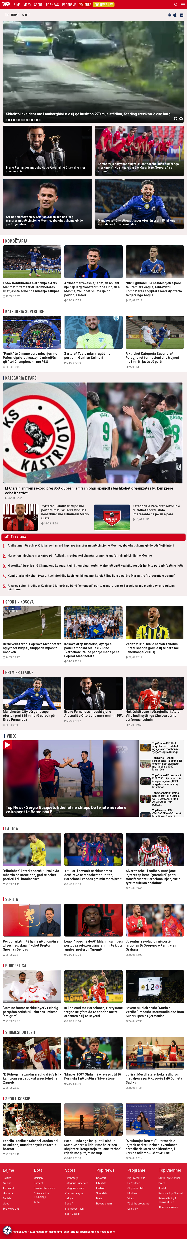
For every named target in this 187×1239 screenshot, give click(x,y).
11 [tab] (32, 120)
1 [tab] (6, 120)
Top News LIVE (103, 4)
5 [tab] (17, 120)
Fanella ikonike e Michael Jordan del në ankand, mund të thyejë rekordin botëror (30, 1147)
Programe (69, 4)
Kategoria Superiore (24, 311)
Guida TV (132, 1208)
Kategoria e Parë (21, 378)
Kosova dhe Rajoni (44, 1188)
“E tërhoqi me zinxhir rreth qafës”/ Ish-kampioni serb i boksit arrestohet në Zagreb (32, 1080)
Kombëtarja (16, 241)
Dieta (99, 1198)
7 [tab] (22, 120)
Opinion (38, 1178)
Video (27, 4)
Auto (37, 1202)
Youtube (85, 4)
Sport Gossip (17, 1098)
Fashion (100, 1188)
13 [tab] (37, 120)
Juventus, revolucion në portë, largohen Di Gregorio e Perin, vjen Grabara (151, 947)
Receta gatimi (104, 1203)
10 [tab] (29, 120)
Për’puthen (133, 1183)
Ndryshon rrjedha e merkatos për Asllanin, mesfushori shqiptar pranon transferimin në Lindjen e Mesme (80, 555)
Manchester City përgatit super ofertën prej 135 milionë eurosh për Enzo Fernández (29, 718)
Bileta (162, 1183)
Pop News (52, 4)
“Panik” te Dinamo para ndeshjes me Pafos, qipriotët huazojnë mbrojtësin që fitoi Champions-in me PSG (30, 360)
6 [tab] (19, 120)
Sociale (7, 1198)
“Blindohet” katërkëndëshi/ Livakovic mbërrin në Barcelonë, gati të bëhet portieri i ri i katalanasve (31, 877)
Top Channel (170, 1170)
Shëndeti (101, 1193)
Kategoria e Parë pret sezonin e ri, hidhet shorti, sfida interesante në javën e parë (156, 512)
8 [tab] (24, 120)
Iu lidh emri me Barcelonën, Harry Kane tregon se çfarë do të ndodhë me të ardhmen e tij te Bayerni (93, 1014)
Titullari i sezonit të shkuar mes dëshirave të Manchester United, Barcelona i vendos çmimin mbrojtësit (93, 877)
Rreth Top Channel (169, 1178)
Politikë (7, 1178)
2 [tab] (9, 120)
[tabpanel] (93, 72)
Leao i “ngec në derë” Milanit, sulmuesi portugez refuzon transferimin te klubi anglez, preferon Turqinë (93, 947)
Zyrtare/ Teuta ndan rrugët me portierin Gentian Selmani (87, 358)
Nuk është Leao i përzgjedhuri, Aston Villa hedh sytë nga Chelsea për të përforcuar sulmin (153, 718)
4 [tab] (14, 120)
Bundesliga (15, 965)
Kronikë (7, 1183)
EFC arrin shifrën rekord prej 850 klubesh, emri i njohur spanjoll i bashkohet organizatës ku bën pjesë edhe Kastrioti (89, 492)
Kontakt (163, 1188)
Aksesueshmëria (168, 1207)
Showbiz (101, 1178)
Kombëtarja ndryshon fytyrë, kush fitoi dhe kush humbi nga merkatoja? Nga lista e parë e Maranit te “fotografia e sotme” (91, 575)
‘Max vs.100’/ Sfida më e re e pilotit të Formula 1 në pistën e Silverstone (92, 1078)
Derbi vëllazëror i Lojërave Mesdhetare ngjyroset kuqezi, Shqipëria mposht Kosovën (32, 650)
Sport (38, 4)
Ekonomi (8, 1193)
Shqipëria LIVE (135, 1188)
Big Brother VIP (136, 1178)
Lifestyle (101, 1183)
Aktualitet (8, 1188)
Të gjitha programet (138, 1203)
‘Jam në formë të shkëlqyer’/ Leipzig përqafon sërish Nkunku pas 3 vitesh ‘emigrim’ (30, 1014)
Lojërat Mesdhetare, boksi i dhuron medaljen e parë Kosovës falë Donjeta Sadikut (154, 1080)
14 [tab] (40, 120)
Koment (38, 1183)
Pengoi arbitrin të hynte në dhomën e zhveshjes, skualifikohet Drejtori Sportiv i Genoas (30, 947)
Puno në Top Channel (171, 1193)
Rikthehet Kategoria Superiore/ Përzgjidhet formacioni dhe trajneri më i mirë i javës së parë (152, 360)
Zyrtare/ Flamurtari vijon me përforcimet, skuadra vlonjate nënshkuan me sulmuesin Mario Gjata (65, 514)
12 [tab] (34, 120)
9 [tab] (27, 120)
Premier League (19, 672)
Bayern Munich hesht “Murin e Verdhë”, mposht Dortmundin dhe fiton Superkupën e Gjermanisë (155, 1014)
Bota (38, 1170)
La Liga (11, 828)
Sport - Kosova (19, 602)
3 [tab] (11, 120)
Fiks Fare (132, 1193)
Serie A (11, 899)
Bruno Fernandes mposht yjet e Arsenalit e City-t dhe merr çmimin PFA (93, 716)
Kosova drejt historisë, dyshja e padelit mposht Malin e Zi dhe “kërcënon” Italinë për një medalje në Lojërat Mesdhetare (91, 652)
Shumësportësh (20, 1032)
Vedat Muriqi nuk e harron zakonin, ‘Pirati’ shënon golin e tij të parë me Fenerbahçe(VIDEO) (152, 650)
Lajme (16, 4)
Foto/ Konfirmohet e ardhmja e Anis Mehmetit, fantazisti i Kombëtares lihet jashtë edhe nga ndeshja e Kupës (31, 289)
